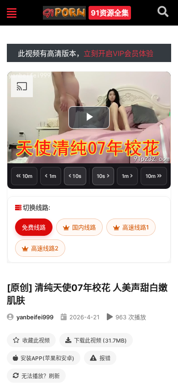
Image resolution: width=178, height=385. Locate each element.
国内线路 (83, 227)
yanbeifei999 (34, 317)
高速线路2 (44, 248)
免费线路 (34, 227)
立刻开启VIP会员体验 (118, 53)
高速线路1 (135, 227)
